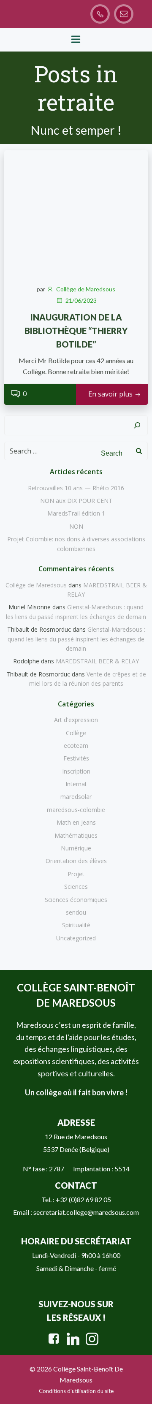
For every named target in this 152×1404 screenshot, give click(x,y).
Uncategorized (76, 938)
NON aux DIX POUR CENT (76, 501)
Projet (76, 874)
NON (76, 526)
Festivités (76, 758)
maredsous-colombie (76, 810)
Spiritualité (76, 925)
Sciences (76, 887)
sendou (76, 912)
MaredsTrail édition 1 (76, 513)
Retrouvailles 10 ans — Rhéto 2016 (76, 488)
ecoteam (76, 745)
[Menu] (76, 39)
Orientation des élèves (76, 861)
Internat (76, 784)
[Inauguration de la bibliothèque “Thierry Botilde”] (76, 213)
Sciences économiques (76, 900)
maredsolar (76, 797)
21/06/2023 (81, 300)
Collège (76, 733)
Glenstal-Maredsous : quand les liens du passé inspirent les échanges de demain (76, 638)
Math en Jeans (76, 822)
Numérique (76, 848)
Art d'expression (76, 720)
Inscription (76, 771)
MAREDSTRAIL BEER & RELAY (97, 661)
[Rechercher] (137, 425)
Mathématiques (76, 835)
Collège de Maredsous (85, 289)
